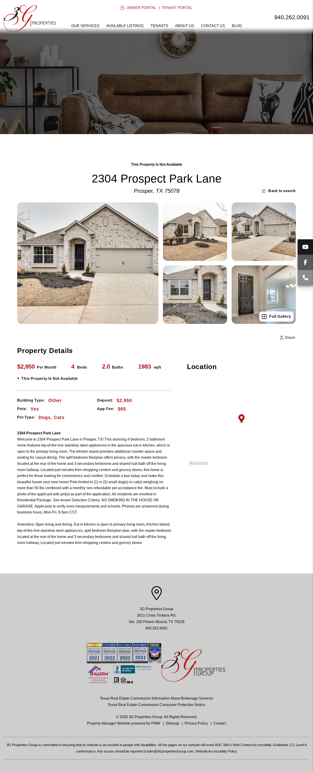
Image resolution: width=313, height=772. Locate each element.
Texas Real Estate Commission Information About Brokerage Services (156, 698)
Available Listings (125, 26)
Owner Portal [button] (141, 8)
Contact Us (213, 26)
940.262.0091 (292, 17)
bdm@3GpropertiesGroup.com (170, 751)
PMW (155, 723)
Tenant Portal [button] (177, 8)
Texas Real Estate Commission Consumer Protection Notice (156, 705)
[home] (29, 18)
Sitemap (172, 723)
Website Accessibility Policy (216, 751)
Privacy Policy (196, 723)
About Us (184, 26)
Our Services (85, 26)
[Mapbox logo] (198, 463)
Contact (219, 723)
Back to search (282, 191)
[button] (305, 247)
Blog (237, 26)
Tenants (159, 26)
